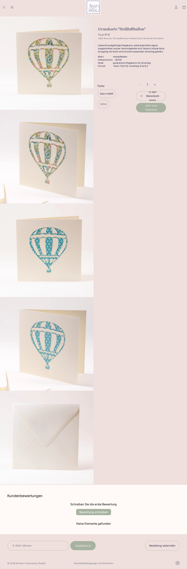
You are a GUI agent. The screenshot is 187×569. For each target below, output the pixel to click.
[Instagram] (177, 563)
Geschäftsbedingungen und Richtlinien (93, 563)
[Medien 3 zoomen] (47, 250)
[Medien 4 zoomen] (47, 344)
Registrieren (83, 545)
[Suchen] (12, 7)
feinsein (20, 563)
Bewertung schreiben (93, 512)
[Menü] (4, 7)
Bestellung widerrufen (162, 545)
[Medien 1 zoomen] (47, 63)
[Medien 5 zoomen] (47, 437)
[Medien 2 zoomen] (47, 156)
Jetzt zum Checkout (151, 107)
